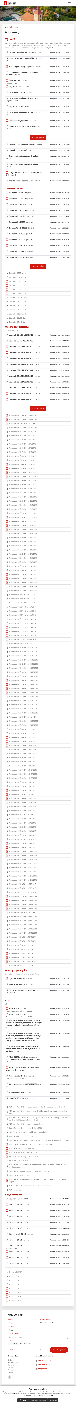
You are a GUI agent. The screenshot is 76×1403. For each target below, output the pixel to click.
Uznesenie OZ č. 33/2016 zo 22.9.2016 (23, 509)
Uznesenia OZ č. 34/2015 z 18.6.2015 (22, 782)
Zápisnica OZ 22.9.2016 (17, 273)
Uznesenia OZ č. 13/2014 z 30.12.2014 (23, 921)
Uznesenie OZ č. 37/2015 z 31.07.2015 (23, 770)
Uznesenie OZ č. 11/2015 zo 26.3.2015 (23, 876)
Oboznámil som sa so (28, 1350)
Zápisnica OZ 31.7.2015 (17, 293)
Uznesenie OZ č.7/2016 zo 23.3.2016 (22, 615)
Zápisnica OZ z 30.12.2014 (18, 318)
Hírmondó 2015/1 (15, 1301)
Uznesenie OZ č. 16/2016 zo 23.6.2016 (23, 582)
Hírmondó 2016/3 (15, 1276)
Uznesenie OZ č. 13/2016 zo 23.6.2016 (23, 591)
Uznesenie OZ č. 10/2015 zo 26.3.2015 (23, 880)
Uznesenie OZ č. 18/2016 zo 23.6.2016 (23, 570)
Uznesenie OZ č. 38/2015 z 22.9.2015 (22, 766)
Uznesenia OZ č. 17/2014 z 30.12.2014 (23, 904)
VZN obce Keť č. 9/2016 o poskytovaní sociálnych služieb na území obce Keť (37, 1107)
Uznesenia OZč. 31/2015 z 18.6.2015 (22, 794)
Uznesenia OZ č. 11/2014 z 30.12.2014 (23, 929)
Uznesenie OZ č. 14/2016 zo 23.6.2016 (23, 586)
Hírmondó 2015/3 (15, 1292)
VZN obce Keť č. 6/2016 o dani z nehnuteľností (26, 1124)
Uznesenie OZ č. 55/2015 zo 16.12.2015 (23, 692)
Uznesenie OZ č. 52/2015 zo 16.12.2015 (23, 705)
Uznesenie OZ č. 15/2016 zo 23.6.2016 (23, 578)
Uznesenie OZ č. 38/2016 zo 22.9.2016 (23, 489)
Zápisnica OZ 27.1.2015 (17, 314)
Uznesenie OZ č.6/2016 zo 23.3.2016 (22, 619)
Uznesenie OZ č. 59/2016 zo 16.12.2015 (23, 676)
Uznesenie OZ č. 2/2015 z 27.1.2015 (22, 957)
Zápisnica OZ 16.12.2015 (18, 285)
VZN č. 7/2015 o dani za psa (19, 1175)
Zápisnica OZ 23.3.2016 (17, 281)
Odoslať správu (59, 1350)
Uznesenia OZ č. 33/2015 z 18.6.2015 (22, 786)
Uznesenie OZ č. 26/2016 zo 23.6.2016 (23, 538)
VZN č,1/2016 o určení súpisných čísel (23, 1152)
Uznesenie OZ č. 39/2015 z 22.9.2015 (22, 762)
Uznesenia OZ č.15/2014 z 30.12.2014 (22, 912)
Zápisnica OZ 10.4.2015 (17, 306)
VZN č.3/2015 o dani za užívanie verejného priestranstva (30, 1186)
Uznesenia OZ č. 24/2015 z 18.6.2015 (22, 823)
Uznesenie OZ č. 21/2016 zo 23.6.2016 (23, 558)
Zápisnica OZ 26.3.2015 (17, 310)
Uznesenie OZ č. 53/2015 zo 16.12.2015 (23, 701)
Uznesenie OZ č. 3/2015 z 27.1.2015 (22, 953)
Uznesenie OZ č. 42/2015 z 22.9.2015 (22, 749)
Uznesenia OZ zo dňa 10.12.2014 (21, 965)
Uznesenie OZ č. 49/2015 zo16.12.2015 (23, 717)
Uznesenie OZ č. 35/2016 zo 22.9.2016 (23, 501)
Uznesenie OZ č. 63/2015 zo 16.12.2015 (23, 660)
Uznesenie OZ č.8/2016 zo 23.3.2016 (22, 611)
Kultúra (10, 1367)
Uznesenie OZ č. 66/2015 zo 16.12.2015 (23, 648)
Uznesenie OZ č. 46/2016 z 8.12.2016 (22, 456)
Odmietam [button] (53, 1400)
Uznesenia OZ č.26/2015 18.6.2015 (21, 815)
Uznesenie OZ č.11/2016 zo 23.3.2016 (23, 599)
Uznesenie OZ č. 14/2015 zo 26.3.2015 (23, 864)
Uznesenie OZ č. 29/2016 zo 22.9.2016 (23, 525)
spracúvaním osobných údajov (36, 1350)
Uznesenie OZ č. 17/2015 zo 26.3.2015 (23, 851)
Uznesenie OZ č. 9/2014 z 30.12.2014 (22, 937)
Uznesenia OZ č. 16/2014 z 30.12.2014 (23, 908)
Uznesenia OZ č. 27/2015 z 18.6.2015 (22, 811)
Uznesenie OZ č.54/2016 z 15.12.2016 (22, 423)
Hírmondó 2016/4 (15, 1272)
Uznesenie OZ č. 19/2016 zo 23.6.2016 (23, 566)
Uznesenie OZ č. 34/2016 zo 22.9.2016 (23, 505)
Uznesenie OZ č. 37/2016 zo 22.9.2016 (23, 493)
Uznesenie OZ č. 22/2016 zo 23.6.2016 (23, 554)
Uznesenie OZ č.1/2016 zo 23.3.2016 (22, 644)
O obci (10, 1360)
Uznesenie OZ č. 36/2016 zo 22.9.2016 (23, 497)
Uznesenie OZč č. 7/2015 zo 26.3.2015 (23, 892)
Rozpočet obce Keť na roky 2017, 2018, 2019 (25, 1128)
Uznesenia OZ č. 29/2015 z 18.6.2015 (22, 802)
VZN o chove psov (16, 1190)
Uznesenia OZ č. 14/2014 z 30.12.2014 (23, 917)
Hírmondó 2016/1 (15, 1284)
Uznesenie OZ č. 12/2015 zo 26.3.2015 (23, 872)
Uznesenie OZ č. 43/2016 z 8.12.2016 (22, 468)
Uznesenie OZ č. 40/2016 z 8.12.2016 (22, 480)
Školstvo (11, 1365)
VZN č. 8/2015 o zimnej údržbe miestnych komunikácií (29, 1171)
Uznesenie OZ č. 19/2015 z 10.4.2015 (22, 843)
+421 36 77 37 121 (44, 1361)
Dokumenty (13, 27)
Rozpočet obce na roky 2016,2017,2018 (23, 1156)
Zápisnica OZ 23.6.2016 (17, 277)
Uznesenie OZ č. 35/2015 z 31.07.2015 (23, 778)
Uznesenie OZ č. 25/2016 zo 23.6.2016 (23, 542)
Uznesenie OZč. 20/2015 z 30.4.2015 (22, 839)
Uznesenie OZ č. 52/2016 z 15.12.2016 (23, 432)
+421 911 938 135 (44, 1365)
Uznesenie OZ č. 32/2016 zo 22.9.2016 (23, 513)
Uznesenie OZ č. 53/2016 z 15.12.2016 (23, 428)
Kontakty (11, 1372)
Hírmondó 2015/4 (15, 1288)
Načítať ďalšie (38, 137)
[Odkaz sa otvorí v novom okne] (9, 1377)
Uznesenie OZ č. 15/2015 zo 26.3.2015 (23, 859)
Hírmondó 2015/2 (15, 1296)
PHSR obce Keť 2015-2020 (18, 1161)
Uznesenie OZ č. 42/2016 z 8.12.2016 (22, 472)
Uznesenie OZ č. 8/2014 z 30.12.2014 (22, 941)
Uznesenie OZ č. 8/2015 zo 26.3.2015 (22, 888)
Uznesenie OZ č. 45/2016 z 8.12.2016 (22, 460)
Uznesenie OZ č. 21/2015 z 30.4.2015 (22, 835)
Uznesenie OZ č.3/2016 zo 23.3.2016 (22, 635)
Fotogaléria (12, 1370)
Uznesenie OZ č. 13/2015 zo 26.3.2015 (23, 868)
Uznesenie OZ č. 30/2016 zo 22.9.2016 (23, 521)
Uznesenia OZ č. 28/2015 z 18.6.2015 (22, 807)
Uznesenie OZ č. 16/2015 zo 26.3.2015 (23, 855)
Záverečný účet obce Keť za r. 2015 (22, 1136)
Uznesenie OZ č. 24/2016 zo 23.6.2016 (23, 546)
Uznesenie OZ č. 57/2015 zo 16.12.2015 (23, 684)
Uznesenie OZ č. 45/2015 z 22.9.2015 (22, 733)
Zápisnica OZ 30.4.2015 (17, 302)
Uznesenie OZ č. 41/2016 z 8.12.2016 (22, 476)
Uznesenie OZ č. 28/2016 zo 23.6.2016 (23, 529)
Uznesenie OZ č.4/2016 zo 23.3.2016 (22, 631)
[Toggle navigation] (69, 3)
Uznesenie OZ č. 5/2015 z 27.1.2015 (22, 945)
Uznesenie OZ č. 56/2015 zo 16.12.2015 (23, 688)
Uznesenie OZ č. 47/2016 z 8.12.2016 (22, 452)
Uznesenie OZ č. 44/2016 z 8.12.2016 (22, 464)
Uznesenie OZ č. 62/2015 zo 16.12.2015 (23, 664)
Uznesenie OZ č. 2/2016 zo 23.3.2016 (22, 639)
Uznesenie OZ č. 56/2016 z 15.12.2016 (23, 415)
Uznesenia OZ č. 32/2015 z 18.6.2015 (22, 790)
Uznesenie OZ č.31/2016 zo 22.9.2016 (23, 517)
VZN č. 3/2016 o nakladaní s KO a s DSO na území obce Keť (30, 1144)
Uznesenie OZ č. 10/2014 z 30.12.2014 (23, 933)
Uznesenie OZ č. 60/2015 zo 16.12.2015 (23, 672)
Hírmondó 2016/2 (15, 1280)
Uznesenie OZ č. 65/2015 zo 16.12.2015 (23, 652)
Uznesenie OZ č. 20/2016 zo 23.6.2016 (23, 562)
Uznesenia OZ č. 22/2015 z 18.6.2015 (22, 831)
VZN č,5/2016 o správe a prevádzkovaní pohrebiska (28, 1132)
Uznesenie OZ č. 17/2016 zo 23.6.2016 (23, 574)
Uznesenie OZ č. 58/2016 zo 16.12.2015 (23, 680)
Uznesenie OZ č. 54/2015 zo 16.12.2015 (23, 696)
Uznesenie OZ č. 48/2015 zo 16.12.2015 (23, 721)
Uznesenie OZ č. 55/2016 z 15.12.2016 (23, 419)
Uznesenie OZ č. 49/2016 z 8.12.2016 (22, 444)
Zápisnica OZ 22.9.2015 (17, 289)
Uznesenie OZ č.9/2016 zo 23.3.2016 (22, 607)
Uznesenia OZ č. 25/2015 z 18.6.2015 (22, 819)
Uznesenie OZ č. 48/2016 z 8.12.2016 (22, 448)
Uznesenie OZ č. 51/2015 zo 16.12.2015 (23, 709)
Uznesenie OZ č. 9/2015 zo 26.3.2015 (22, 884)
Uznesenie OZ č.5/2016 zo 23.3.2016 (22, 627)
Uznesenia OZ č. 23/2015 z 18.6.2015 (22, 827)
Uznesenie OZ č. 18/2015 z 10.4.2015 (22, 847)
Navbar (7, 3)
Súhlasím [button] (22, 1400)
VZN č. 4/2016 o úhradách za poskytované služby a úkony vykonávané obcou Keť (39, 1140)
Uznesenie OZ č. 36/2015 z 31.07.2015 (23, 774)
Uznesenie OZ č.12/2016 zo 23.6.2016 (23, 595)
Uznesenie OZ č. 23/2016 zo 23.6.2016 (23, 550)
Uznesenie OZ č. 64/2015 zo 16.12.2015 (23, 656)
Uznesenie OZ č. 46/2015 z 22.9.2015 (22, 729)
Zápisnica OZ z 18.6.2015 (18, 298)
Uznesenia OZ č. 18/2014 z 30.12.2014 (23, 900)
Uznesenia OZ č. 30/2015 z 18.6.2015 (22, 798)
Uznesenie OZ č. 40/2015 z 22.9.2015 (22, 758)
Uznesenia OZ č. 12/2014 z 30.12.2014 (23, 925)
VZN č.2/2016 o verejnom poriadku (22, 1148)
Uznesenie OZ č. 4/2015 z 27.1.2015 (22, 949)
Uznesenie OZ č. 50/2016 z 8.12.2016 (22, 440)
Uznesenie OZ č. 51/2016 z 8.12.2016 (22, 436)
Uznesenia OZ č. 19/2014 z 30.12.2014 (23, 896)
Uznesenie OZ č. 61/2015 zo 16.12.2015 (23, 668)
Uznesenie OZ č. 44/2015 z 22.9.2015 (22, 737)
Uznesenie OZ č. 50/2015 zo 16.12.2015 (23, 713)
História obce (13, 1362)
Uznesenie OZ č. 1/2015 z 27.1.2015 (22, 961)
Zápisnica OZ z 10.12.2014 (18, 322)
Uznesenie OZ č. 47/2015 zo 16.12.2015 (23, 725)
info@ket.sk (42, 1369)
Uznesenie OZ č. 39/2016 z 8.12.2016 (22, 485)
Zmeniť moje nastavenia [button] (38, 1400)
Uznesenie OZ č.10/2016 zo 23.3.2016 (23, 603)
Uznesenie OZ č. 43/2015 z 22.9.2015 (22, 745)
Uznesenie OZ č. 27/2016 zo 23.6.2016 (23, 533)
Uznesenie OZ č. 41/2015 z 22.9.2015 (22, 754)
